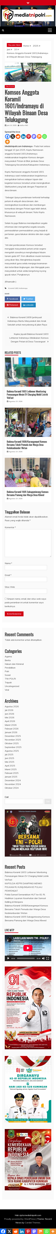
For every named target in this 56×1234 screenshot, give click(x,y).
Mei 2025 (9, 761)
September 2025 (13, 747)
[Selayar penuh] (47, 958)
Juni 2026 (9, 713)
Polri (7, 671)
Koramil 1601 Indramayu (17, 288)
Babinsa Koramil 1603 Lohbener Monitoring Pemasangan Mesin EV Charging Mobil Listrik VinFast (27, 394)
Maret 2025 (11, 769)
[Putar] (8, 958)
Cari (7, 797)
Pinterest (13, 305)
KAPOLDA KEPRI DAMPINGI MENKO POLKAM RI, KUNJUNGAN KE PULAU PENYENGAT (23, 887)
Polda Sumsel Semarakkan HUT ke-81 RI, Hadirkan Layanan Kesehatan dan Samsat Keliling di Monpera (25, 898)
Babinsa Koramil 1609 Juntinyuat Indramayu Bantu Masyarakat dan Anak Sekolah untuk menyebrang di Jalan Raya (27, 321)
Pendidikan (10, 667)
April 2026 (10, 721)
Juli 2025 (9, 754)
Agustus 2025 (12, 750)
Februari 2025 (11, 773)
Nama (8, 563)
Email (8, 575)
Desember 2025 (13, 736)
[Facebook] (7, 136)
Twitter (29, 298)
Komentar (10, 527)
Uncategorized (12, 686)
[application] (28, 948)
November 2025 (13, 739)
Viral (7, 689)
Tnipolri (8, 682)
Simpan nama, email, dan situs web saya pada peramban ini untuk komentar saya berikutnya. (25, 602)
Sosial (7, 675)
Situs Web (10, 587)
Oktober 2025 (12, 743)
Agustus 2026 (12, 706)
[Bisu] (43, 958)
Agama (8, 656)
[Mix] (39, 136)
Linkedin (29, 305)
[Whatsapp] (44, 136)
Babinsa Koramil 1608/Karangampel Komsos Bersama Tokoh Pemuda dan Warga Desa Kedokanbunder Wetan (27, 445)
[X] (12, 136)
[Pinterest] (28, 136)
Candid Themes (32, 1222)
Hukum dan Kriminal (14, 664)
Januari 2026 (11, 732)
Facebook (13, 298)
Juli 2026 (9, 710)
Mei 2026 (9, 717)
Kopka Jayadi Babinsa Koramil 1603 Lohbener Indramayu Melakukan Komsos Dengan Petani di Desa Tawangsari (29, 338)
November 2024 (13, 784)
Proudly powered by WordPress (20, 1219)
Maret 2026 (11, 725)
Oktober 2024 (12, 787)
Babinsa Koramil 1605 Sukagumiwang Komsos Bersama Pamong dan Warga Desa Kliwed (27, 493)
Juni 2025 (9, 758)
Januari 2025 (11, 776)
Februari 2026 (11, 728)
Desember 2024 (13, 780)
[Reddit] (18, 136)
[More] (7, 141)
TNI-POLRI (10, 86)
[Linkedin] (23, 136)
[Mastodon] (34, 136)
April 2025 (10, 765)
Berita (8, 660)
